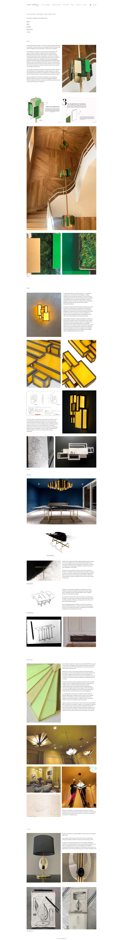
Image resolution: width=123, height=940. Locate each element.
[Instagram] (90, 5)
